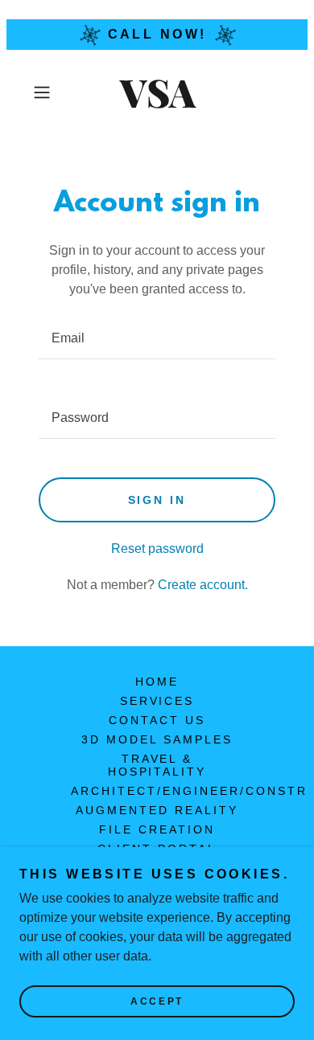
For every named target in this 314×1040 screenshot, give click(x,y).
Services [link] (157, 700)
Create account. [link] (203, 585)
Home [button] (157, 681)
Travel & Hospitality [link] (157, 765)
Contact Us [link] (157, 720)
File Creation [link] (157, 829)
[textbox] (157, 338)
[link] (157, 92)
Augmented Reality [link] (157, 810)
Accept (156, 1001)
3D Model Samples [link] (157, 739)
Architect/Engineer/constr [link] (189, 790)
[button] (45, 92)
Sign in (157, 499)
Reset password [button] (157, 548)
